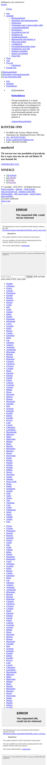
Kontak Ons (11, 67)
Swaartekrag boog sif (20, 32)
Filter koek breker (18, 42)
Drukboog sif (16, 35)
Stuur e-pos (5, 201)
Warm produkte (7, 189)
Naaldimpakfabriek (19, 37)
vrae (8, 60)
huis (8, 13)
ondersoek (15, 121)
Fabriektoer (16, 65)
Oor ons (9, 63)
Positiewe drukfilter (19, 51)
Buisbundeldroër (18, 18)
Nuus (8, 58)
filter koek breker (21, 194)
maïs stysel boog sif (9, 191)
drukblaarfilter (7, 194)
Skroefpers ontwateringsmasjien (24, 20)
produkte (10, 16)
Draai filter (15, 56)
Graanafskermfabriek (20, 27)
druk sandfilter (7, 196)
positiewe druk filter (27, 191)
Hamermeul (16, 23)
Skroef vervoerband (19, 53)
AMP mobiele (29, 189)
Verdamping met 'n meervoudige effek (27, 25)
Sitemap (19, 189)
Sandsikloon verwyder (20, 49)
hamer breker (35, 194)
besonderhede (25, 121)
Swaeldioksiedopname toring (23, 46)
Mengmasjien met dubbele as (23, 39)
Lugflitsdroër (16, 44)
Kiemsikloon (16, 30)
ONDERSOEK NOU (10, 164)
